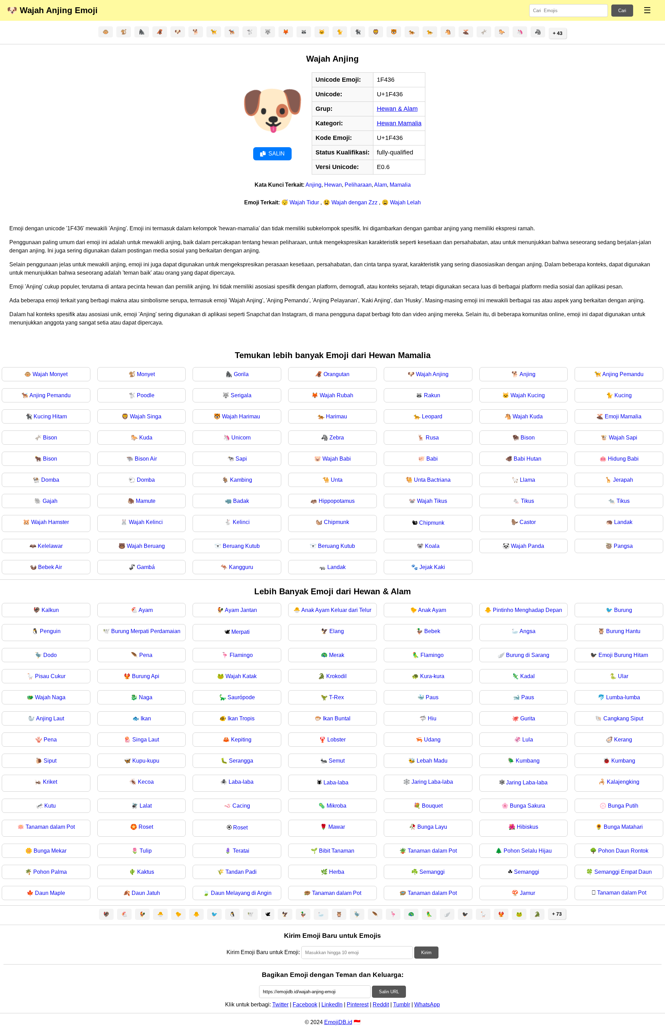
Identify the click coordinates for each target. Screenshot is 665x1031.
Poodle (145, 395)
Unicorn (241, 438)
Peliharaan (358, 185)
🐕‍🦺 (232, 32)
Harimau (336, 416)
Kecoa (146, 782)
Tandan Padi (241, 872)
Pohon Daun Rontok (623, 851)
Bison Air (146, 459)
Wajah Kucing (528, 395)
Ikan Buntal (337, 718)
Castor (528, 522)
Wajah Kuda (528, 416)
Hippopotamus (337, 501)
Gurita (527, 718)
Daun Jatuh (146, 893)
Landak (623, 522)
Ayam (146, 610)
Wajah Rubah (336, 395)
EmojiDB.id (338, 1022)
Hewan (333, 185)
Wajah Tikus (432, 501)
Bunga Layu (432, 827)
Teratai (241, 851)
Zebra (336, 438)
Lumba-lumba (623, 697)
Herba (336, 872)
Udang (432, 740)
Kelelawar (50, 546)
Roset (146, 827)
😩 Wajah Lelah (401, 202)
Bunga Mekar (50, 851)
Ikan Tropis (241, 718)
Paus (432, 697)
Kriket (50, 782)
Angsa (527, 631)
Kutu (50, 806)
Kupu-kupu (145, 761)
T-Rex (336, 697)
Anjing (313, 185)
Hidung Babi (623, 459)
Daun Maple (50, 893)
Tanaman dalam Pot (50, 827)
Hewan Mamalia (399, 123)
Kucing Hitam (50, 416)
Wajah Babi (336, 459)
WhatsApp (427, 1004)
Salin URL (389, 991)
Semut (337, 761)
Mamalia (400, 185)
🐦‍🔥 (501, 914)
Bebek (432, 631)
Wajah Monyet (50, 374)
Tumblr (401, 1004)
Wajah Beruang (146, 546)
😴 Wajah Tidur (300, 202)
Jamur (527, 893)
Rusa (432, 438)
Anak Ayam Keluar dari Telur (336, 610)
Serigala (241, 395)
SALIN (276, 154)
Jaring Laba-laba (432, 782)
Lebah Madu (432, 761)
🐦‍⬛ (465, 914)
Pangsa (623, 546)
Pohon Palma (50, 872)
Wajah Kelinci (146, 522)
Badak (241, 501)
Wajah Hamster (50, 522)
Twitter (280, 1004)
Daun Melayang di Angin (241, 893)
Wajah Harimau (241, 416)
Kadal (527, 676)
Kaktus (145, 872)
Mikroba (336, 806)
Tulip (146, 851)
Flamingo (241, 655)
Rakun (432, 395)
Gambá (146, 567)
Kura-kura (432, 676)
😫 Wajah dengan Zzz (351, 202)
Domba (50, 480)
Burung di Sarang (527, 655)
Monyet (146, 374)
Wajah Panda (527, 546)
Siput (50, 761)
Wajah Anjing (432, 374)
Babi (432, 459)
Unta (337, 480)
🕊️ (250, 914)
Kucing (623, 395)
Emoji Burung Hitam (623, 655)
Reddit (381, 1004)
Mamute (146, 501)
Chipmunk (336, 522)
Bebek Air (50, 567)
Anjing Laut (50, 718)
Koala (432, 546)
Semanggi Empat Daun (623, 872)
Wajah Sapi (623, 438)
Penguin (50, 631)
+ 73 (557, 914)
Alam (380, 185)
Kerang (623, 740)
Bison (50, 438)
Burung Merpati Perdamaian (145, 631)
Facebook (305, 1004)
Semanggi (432, 872)
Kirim (426, 952)
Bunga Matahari (623, 827)
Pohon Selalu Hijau (528, 851)
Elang (336, 631)
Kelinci (241, 522)
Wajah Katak (241, 676)
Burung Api (145, 676)
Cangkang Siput (623, 718)
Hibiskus (527, 827)
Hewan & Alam (397, 108)
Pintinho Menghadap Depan (527, 610)
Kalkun (50, 610)
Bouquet (432, 806)
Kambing (241, 480)
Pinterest (358, 1004)
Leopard (432, 416)
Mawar (336, 827)
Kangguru (241, 567)
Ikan (146, 718)
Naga (145, 697)
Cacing (241, 806)
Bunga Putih (623, 806)
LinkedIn (332, 1004)
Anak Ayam (432, 610)
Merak (336, 655)
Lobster (336, 740)
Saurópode (241, 697)
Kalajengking (623, 782)
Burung (623, 610)
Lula (527, 740)
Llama (527, 480)
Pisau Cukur (50, 676)
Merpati (240, 632)
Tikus (527, 501)
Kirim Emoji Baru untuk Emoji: (263, 952)
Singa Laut (145, 740)
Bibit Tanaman (336, 851)
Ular (623, 676)
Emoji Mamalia (623, 416)
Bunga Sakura (527, 806)
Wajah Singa (145, 416)
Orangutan (336, 374)
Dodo (50, 655)
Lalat (146, 806)
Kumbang (528, 761)
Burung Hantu (623, 631)
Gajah (50, 501)
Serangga (241, 761)
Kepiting (241, 740)
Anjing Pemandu (623, 374)
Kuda (145, 438)
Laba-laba (241, 782)
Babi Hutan (527, 459)
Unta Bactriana (432, 480)
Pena (145, 655)
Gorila (241, 374)
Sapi (241, 459)
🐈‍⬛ (358, 32)
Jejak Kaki (432, 567)
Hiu (432, 718)
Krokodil (336, 676)
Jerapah (623, 480)
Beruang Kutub (241, 546)
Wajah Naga (50, 697)
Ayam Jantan (241, 610)
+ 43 (557, 33)
